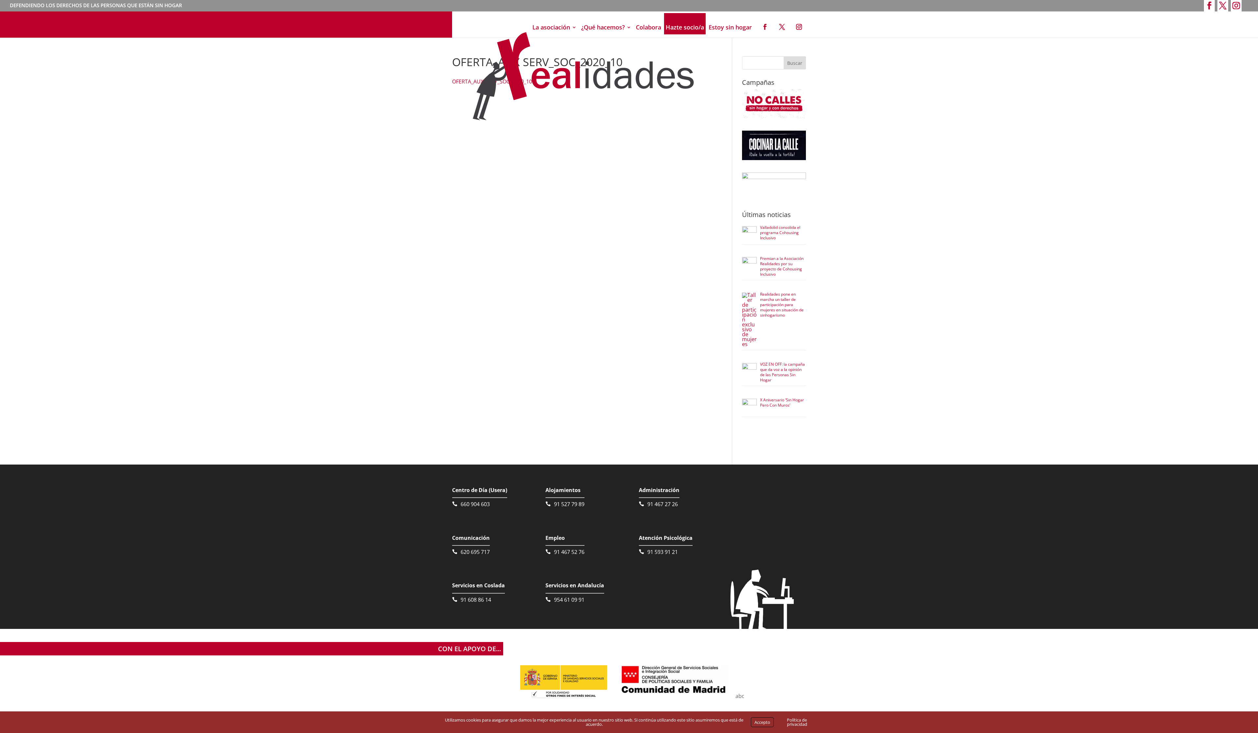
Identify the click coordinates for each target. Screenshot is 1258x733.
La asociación (551, 27)
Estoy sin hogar (730, 27)
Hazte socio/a (685, 27)
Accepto (762, 722)
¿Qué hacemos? (603, 27)
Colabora (648, 27)
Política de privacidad (797, 722)
